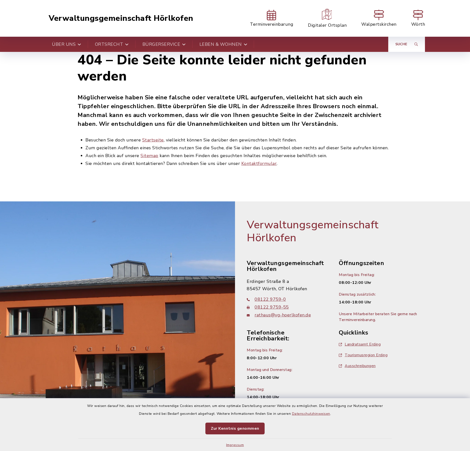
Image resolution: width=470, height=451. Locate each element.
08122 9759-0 (270, 299)
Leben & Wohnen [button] (221, 44)
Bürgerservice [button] (161, 44)
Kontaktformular (259, 163)
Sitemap (149, 156)
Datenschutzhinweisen (311, 413)
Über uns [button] (64, 44)
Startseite (153, 140)
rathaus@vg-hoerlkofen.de (283, 315)
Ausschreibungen (360, 366)
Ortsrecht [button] (109, 44)
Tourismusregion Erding (366, 355)
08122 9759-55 (272, 307)
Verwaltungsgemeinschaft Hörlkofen (121, 18)
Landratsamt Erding (363, 344)
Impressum (235, 445)
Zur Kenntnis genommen (235, 428)
